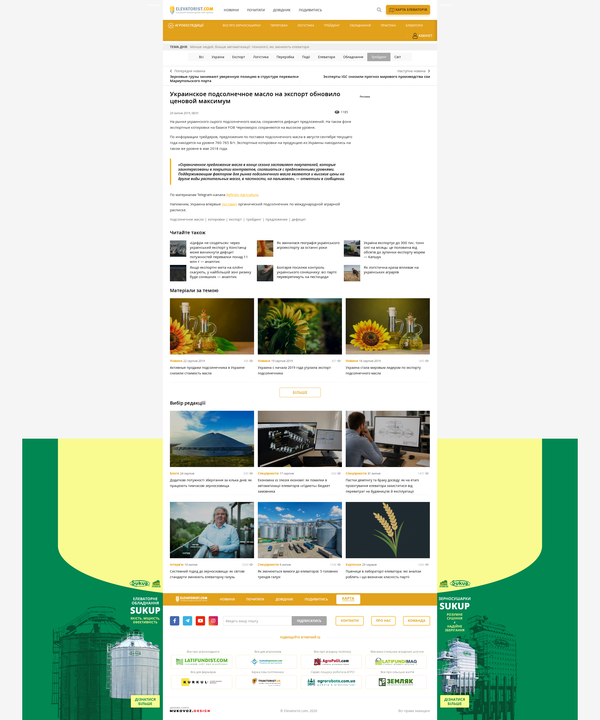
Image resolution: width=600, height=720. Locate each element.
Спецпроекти (268, 473)
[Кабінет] (369, 599)
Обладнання (360, 25)
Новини (176, 361)
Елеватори (414, 25)
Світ (397, 57)
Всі (201, 57)
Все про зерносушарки (242, 25)
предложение (277, 219)
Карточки (353, 564)
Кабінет (425, 35)
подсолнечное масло (187, 219)
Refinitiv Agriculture (242, 194)
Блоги (174, 473)
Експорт (238, 57)
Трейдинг (332, 25)
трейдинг (253, 219)
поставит (229, 204)
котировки (216, 219)
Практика (388, 25)
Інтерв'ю (177, 564)
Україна (218, 57)
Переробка (279, 25)
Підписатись (309, 620)
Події (306, 57)
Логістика (305, 25)
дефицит (299, 219)
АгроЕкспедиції (188, 25)
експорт (235, 219)
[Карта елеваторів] (348, 599)
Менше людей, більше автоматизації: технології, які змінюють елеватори (249, 47)
